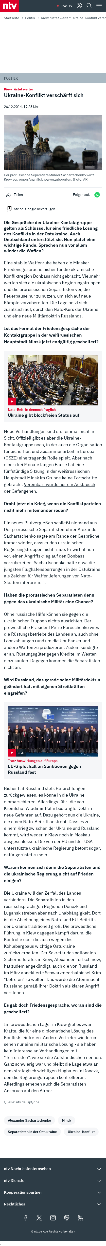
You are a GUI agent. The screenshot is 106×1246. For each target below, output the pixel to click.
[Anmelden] (79, 6)
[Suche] (89, 6)
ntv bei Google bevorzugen (34, 209)
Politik (30, 18)
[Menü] (99, 6)
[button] (53, 148)
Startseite (11, 18)
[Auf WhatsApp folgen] (97, 195)
